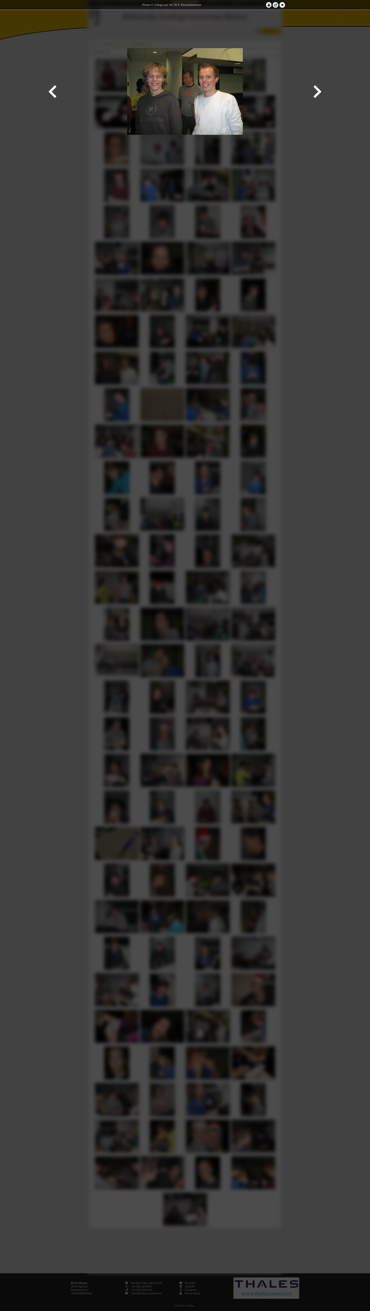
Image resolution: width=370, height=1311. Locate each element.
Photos (146, 5)
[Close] (282, 5)
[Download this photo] (269, 5)
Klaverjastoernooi (191, 5)
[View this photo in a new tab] (275, 5)
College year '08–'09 (165, 5)
